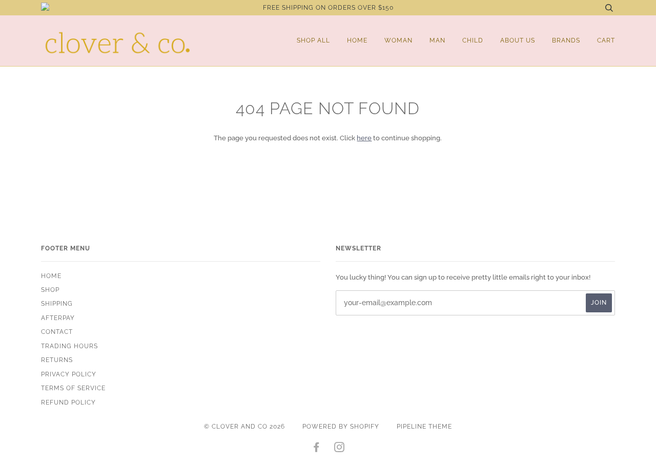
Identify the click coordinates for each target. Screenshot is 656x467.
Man (437, 40)
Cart (606, 40)
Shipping (57, 303)
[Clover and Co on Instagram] (339, 449)
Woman (398, 40)
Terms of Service (73, 388)
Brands (566, 40)
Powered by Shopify (340, 426)
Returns (57, 360)
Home (357, 40)
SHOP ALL (313, 40)
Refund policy (68, 402)
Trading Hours (69, 346)
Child (472, 40)
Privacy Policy (68, 374)
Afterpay (58, 318)
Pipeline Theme (424, 426)
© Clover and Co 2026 (244, 426)
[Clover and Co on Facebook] (316, 449)
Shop (50, 289)
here (364, 138)
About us (517, 40)
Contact (57, 331)
